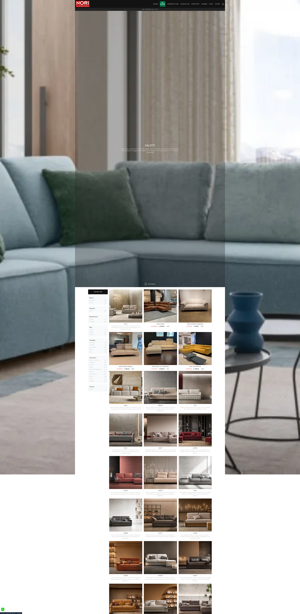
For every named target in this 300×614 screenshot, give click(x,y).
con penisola (92, 347)
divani (91, 311)
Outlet (211, 4)
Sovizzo (91, 376)
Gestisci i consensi (16, 613)
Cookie (7, 613)
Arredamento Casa (172, 4)
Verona (91, 378)
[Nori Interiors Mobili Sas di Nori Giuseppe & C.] (83, 4)
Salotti (156, 9)
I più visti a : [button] (93, 358)
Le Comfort (92, 300)
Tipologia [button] (92, 340)
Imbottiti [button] (92, 308)
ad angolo (92, 342)
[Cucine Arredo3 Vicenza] (162, 4)
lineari (91, 349)
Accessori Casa (184, 4)
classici (91, 329)
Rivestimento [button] (93, 317)
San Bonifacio (93, 374)
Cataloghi (204, 4)
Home (143, 9)
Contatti (217, 4)
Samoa (91, 302)
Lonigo (91, 367)
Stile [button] (90, 327)
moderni (91, 334)
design (91, 332)
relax (90, 352)
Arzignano (92, 362)
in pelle (91, 319)
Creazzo (91, 364)
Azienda (155, 4)
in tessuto (92, 321)
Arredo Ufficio (195, 4)
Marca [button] (91, 298)
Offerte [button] (91, 387)
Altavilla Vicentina (94, 360)
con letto (91, 345)
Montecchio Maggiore (95, 369)
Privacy (2, 613)
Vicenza (91, 381)
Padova (91, 371)
